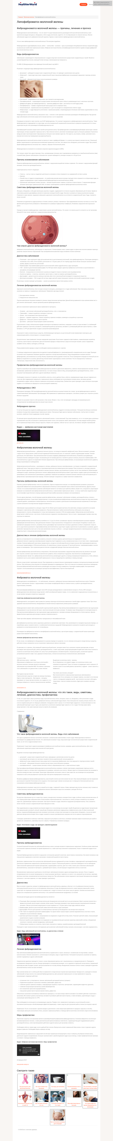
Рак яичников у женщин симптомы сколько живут (90, 1087)
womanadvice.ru (21, 687)
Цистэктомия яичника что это (41, 1104)
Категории (92, 4)
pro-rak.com (20, 443)
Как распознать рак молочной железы (25, 1087)
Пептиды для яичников (57, 1086)
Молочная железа (29, 17)
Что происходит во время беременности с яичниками (90, 1105)
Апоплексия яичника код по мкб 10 (25, 1104)
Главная (83, 4)
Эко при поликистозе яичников (41, 1087)
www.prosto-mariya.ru (23, 1064)
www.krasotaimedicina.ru (24, 573)
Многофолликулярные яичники (74, 1104)
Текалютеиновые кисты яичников (74, 1087)
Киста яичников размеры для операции (58, 1122)
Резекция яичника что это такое (58, 1104)
